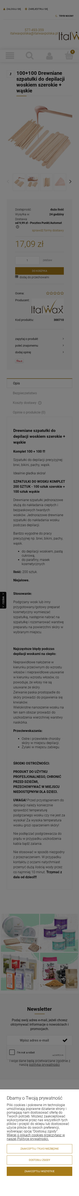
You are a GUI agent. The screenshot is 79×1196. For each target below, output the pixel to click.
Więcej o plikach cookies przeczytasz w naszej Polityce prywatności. (36, 1137)
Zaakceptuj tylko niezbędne (39, 1148)
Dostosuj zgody (39, 1160)
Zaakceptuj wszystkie (39, 1171)
